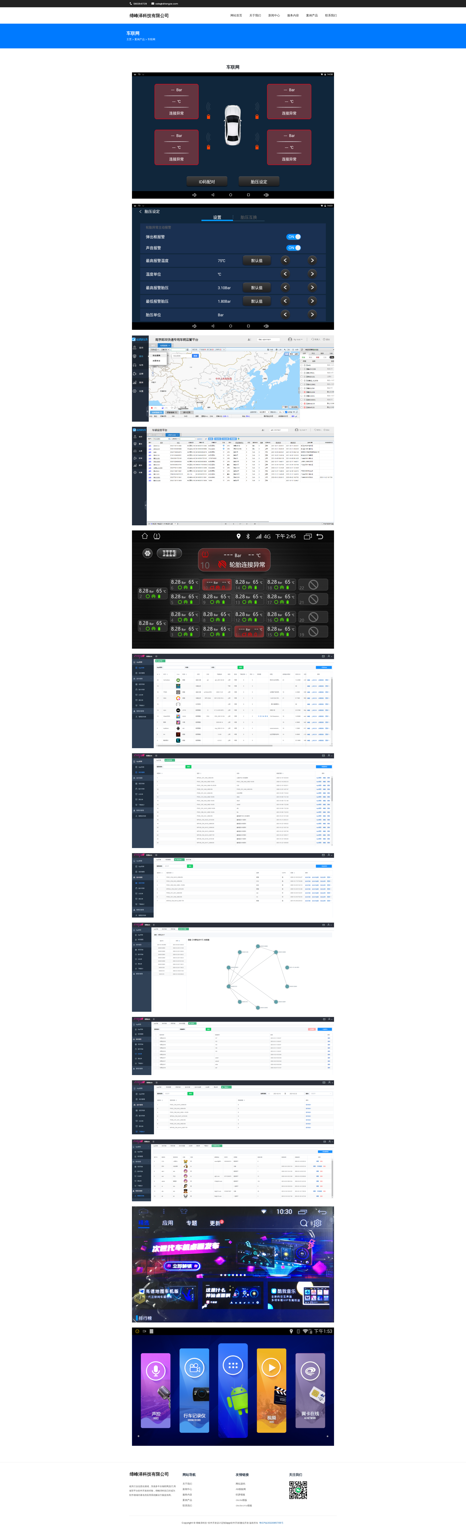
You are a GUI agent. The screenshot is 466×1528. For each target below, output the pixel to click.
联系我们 (331, 15)
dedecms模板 (244, 1505)
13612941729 (140, 3)
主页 (129, 39)
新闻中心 (274, 15)
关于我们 (255, 15)
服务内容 (293, 15)
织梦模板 (240, 1494)
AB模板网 (241, 1489)
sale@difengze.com (166, 3)
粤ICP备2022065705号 (271, 1522)
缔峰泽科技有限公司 (149, 16)
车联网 (151, 39)
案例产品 (312, 15)
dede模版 (241, 1500)
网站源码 (240, 1483)
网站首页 (236, 15)
